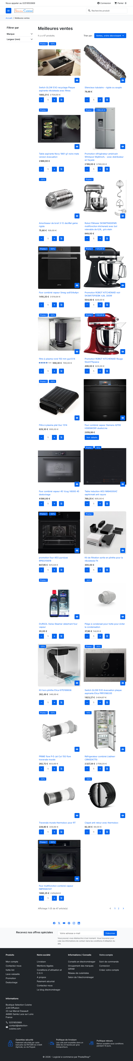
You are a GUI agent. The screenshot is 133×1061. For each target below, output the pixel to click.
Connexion (104, 965)
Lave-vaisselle (13, 974)
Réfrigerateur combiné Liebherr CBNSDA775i (100, 758)
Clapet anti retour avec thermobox (101, 822)
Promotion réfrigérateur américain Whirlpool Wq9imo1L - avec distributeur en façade (104, 156)
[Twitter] (59, 923)
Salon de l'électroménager (81, 977)
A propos (41, 977)
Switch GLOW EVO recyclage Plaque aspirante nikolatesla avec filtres (57, 89)
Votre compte (106, 955)
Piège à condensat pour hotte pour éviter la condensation (105, 625)
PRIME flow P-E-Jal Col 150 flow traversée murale (55, 758)
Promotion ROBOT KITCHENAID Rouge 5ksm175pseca (104, 360)
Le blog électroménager (48, 989)
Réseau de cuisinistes (78, 973)
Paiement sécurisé (46, 981)
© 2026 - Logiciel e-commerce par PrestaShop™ (66, 1057)
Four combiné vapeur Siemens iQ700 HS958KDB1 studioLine (103, 426)
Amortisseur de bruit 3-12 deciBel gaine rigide (58, 225)
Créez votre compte (109, 970)
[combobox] (106, 10)
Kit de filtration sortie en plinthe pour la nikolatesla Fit (104, 559)
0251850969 (15, 1022)
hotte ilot (10, 970)
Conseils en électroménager (81, 961)
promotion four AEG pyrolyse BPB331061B (53, 559)
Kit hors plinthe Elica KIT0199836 (55, 690)
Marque (10, 34)
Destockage (11, 982)
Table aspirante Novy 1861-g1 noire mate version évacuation (59, 155)
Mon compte (12, 961)
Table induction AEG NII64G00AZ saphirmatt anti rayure (101, 493)
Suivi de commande (109, 961)
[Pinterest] (69, 923)
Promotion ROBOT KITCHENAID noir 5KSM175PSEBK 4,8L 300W (102, 294)
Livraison (41, 961)
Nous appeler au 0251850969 (20, 3)
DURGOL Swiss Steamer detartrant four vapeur (58, 625)
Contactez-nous (13, 965)
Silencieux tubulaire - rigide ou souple (103, 87)
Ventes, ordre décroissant (108, 35)
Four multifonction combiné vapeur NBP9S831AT (56, 887)
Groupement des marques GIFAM (80, 967)
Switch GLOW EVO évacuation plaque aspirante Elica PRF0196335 (103, 692)
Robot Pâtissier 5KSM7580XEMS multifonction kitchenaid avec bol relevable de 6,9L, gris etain (101, 226)
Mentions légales (45, 965)
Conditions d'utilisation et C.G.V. (49, 971)
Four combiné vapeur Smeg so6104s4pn (59, 292)
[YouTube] (64, 923)
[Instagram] (74, 923)
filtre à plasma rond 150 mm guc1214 (57, 358)
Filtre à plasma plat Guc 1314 (53, 425)
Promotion (11, 978)
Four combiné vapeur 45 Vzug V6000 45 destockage (59, 493)
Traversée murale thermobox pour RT (57, 822)
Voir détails (91, 437)
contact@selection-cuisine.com (18, 1027)
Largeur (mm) (13, 39)
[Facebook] (54, 923)
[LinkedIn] (79, 923)
